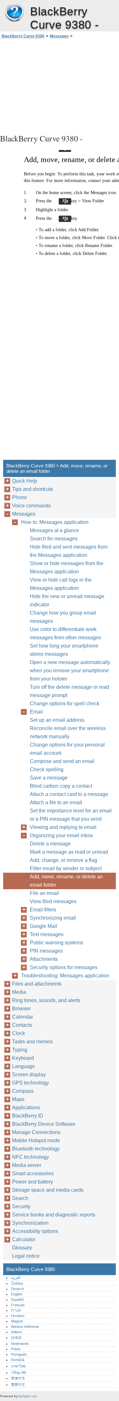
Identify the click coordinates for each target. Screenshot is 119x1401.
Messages (59, 36)
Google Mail (43, 926)
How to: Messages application (55, 522)
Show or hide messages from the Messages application (66, 567)
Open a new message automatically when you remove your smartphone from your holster (70, 670)
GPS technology (30, 1082)
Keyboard (23, 1058)
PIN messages (46, 951)
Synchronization (30, 1223)
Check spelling (46, 769)
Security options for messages (63, 967)
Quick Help (24, 481)
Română (17, 1360)
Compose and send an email (62, 761)
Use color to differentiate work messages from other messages (65, 633)
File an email (44, 893)
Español (17, 1299)
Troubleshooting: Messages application (65, 975)
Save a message (49, 777)
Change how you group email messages (63, 617)
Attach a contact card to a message (69, 794)
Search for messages (53, 538)
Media (19, 992)
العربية (15, 1278)
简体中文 (18, 1378)
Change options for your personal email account (67, 749)
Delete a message (50, 843)
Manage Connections (36, 1132)
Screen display (29, 1074)
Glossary (22, 1247)
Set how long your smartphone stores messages (64, 650)
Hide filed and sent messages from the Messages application (69, 551)
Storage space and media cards (47, 1190)
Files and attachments (37, 984)
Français (18, 1305)
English (16, 1294)
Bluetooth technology (36, 1148)
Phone (19, 497)
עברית (16, 1310)
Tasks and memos (32, 1041)
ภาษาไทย (18, 1366)
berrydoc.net (27, 1396)
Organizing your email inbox (61, 835)
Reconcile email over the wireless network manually (68, 732)
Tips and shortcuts (32, 489)
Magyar (17, 1321)
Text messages (46, 934)
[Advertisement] (59, 85)
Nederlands (20, 1344)
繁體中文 (18, 1384)
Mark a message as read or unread (69, 852)
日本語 (16, 1337)
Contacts (22, 1025)
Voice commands (31, 505)
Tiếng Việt (18, 1372)
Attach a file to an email (56, 802)
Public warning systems (56, 942)
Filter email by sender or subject (66, 868)
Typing (19, 1049)
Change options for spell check (64, 703)
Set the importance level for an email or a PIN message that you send (71, 815)
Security (21, 1206)
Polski (15, 1349)
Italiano (16, 1332)
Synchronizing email (53, 918)
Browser (21, 1008)
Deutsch (17, 1289)
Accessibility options (35, 1231)
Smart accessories (33, 1173)
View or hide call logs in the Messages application (61, 584)
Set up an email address (57, 720)
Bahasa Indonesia (25, 1326)
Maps (18, 1099)
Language (23, 1066)
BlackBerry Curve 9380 (14, 12)
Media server (26, 1165)
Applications (26, 1107)
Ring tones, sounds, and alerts (46, 1000)
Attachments (44, 959)
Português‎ (19, 1354)
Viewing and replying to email (63, 827)
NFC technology (30, 1157)
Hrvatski (17, 1316)
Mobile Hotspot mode (36, 1140)
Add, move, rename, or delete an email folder (66, 881)
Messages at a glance (54, 530)
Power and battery (32, 1181)
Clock (18, 1033)
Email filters (43, 909)
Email (36, 711)
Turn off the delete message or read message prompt (69, 691)
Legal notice (26, 1256)
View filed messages (53, 901)
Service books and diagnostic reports (53, 1214)
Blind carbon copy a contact (61, 786)
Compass (23, 1091)
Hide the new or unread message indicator (67, 600)
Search (20, 1198)
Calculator (23, 1239)
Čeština (17, 1283)
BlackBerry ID (27, 1115)
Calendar (22, 1017)
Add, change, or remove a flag (63, 860)
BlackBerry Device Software (43, 1124)
